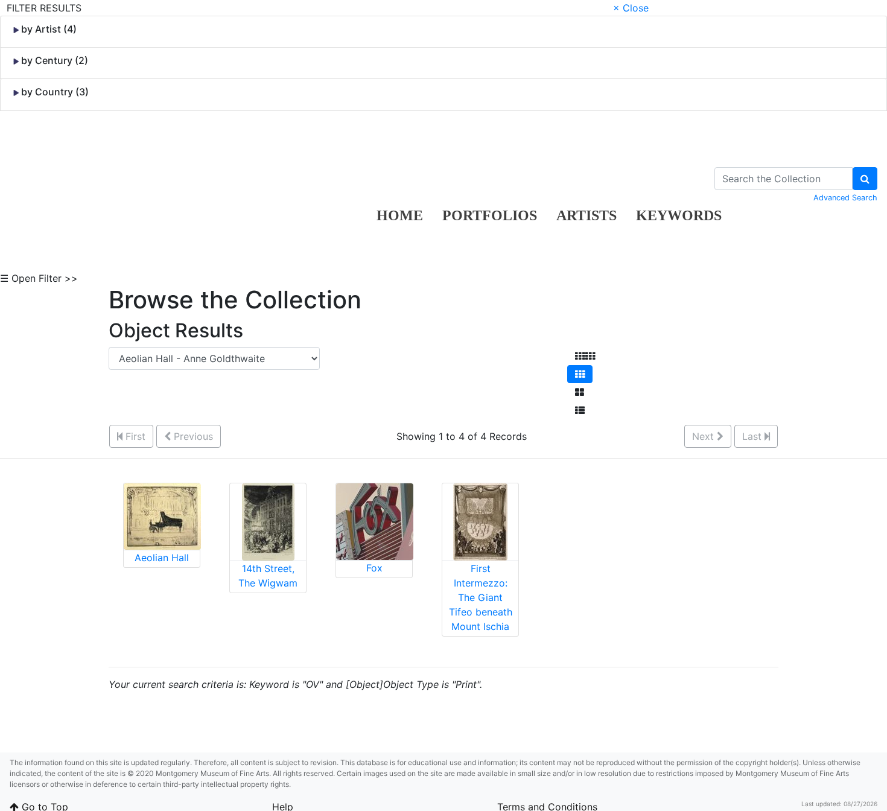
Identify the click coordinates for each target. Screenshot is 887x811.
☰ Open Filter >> (39, 278)
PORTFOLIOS (489, 215)
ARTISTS (586, 215)
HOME (400, 215)
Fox (374, 568)
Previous (192, 436)
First (133, 436)
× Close (631, 8)
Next (704, 436)
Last (753, 436)
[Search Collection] (865, 178)
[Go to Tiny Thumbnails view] (585, 356)
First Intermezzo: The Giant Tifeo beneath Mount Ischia (480, 597)
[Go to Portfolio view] (579, 392)
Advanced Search (845, 197)
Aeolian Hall (162, 558)
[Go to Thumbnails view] (580, 374)
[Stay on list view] (580, 410)
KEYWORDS (679, 215)
